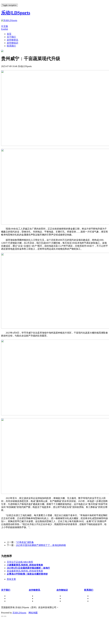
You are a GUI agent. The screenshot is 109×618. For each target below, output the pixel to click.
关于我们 (11, 37)
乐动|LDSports (19, 612)
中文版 (4, 26)
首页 (9, 34)
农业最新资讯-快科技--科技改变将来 (25, 571)
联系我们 (11, 46)
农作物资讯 (12, 40)
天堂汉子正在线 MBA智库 (20, 562)
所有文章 (11, 579)
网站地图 (33, 612)
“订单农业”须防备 (25, 542)
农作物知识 (12, 43)
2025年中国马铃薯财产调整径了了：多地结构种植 (41, 545)
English (4, 29)
